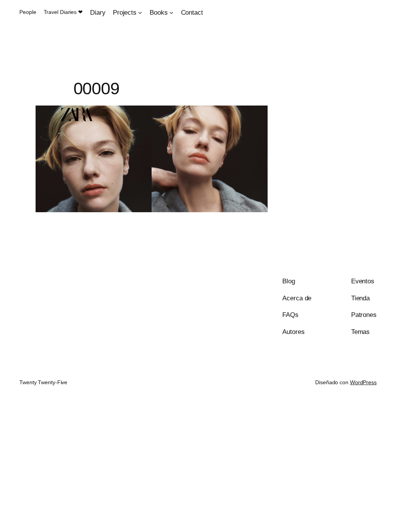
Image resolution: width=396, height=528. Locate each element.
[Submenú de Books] (171, 12)
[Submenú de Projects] (140, 12)
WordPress (363, 382)
